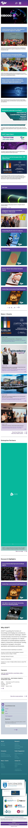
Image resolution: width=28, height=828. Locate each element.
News (6, 711)
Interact (16, 756)
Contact (6, 708)
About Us (3, 743)
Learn (16, 755)
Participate (17, 757)
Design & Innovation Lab (6, 756)
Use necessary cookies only (14, 824)
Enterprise (3, 753)
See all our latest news (17, 432)
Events (6, 713)
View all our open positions (16, 696)
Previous (3, 15)
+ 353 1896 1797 (18, 769)
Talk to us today (19, 551)
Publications (17, 745)
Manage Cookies (14, 826)
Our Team (3, 745)
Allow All (14, 822)
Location (16, 673)
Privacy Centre (5, 819)
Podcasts (3, 767)
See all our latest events (17, 433)
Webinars (3, 766)
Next (24, 15)
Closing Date (4, 674)
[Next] (18, 307)
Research (17, 743)
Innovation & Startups (5, 755)
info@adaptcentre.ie (18, 770)
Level (21, 673)
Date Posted (9, 673)
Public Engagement (19, 753)
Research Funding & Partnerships (19, 747)
